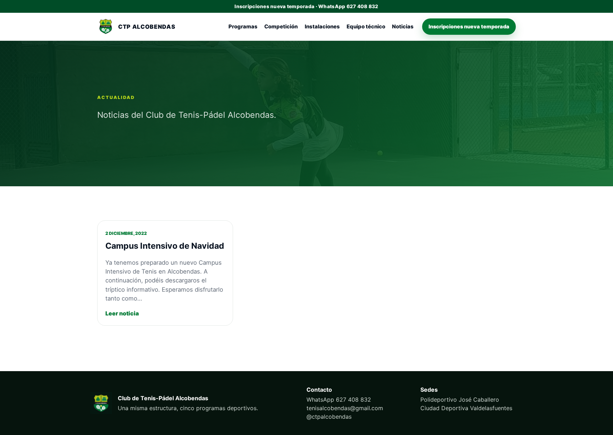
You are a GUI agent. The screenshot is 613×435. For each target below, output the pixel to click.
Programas (243, 26)
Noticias (403, 26)
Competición (281, 26)
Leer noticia (122, 313)
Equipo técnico (366, 26)
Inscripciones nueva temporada (469, 26)
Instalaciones (322, 26)
